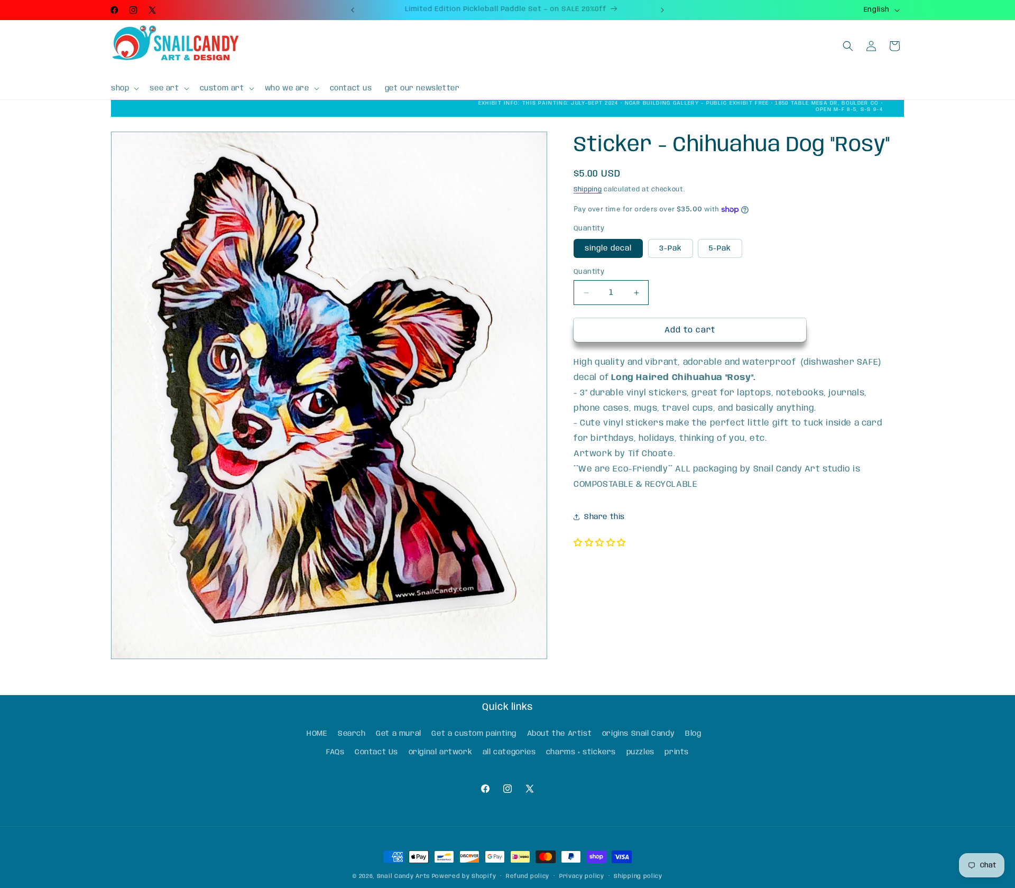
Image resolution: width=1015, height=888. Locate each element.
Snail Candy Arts (403, 876)
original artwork (441, 752)
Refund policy (527, 876)
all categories (509, 752)
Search (352, 733)
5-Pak (720, 248)
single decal (608, 248)
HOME (317, 733)
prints (677, 752)
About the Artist (559, 733)
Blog (693, 733)
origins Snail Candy (638, 733)
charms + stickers (581, 752)
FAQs (335, 752)
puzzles (640, 752)
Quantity (589, 272)
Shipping (588, 189)
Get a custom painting (473, 733)
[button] (124, 88)
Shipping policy (638, 876)
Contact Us (376, 752)
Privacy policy (581, 876)
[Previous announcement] (352, 10)
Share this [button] (604, 517)
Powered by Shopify (464, 876)
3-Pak (670, 248)
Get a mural (398, 733)
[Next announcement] (662, 10)
